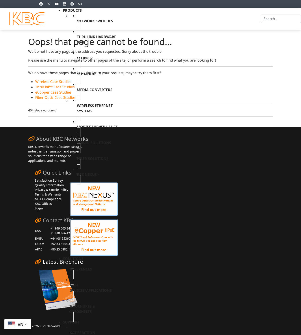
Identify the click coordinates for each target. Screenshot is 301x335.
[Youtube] (57, 4)
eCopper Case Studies (53, 92)
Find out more (93, 209)
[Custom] (80, 4)
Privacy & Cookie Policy (51, 190)
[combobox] (281, 19)
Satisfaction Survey (49, 180)
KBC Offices (43, 203)
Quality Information (49, 185)
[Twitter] (48, 4)
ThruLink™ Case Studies (55, 87)
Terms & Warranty (48, 194)
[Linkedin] (64, 4)
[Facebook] (41, 4)
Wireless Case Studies (53, 81)
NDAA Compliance (48, 199)
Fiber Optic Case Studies (55, 97)
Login (39, 208)
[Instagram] (72, 4)
